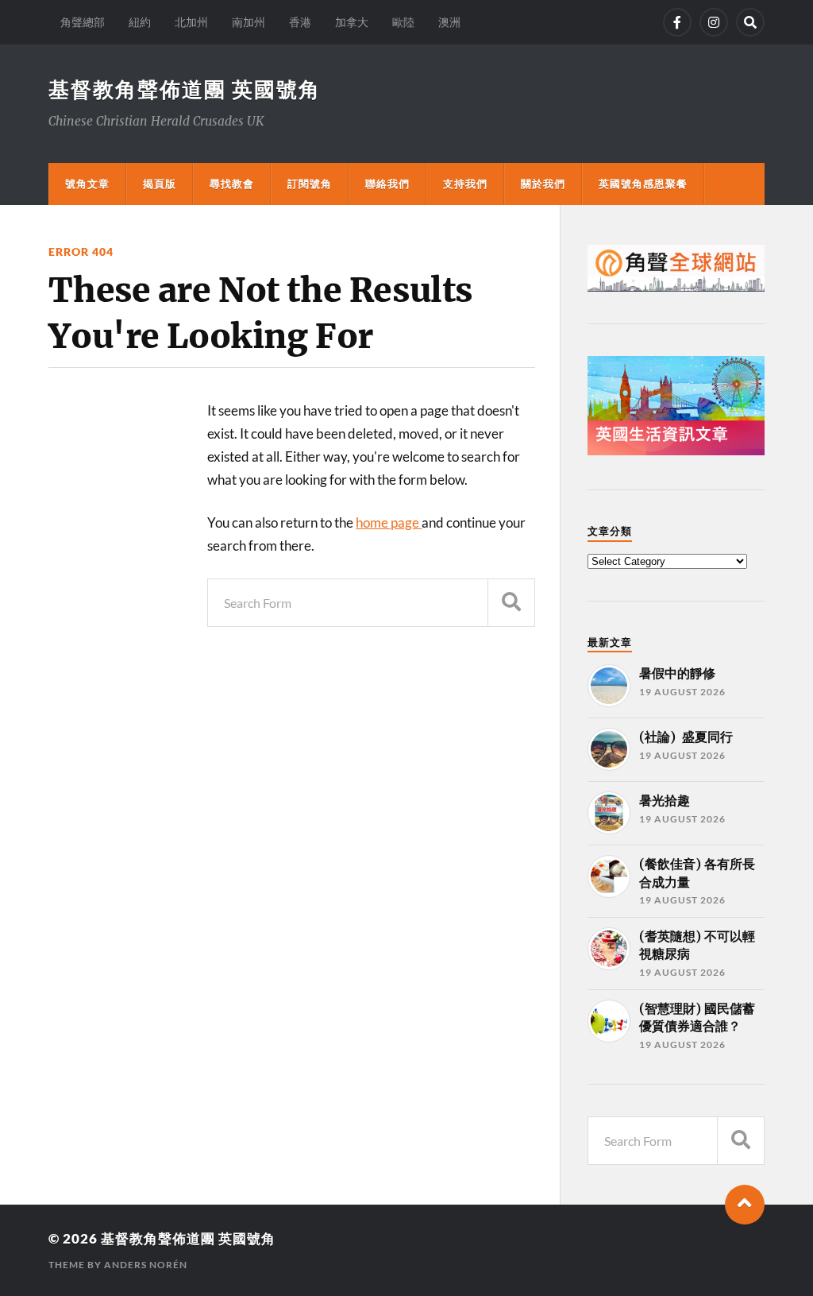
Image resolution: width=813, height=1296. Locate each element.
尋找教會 (232, 183)
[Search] (750, 22)
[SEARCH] (511, 602)
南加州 (248, 22)
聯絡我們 (387, 183)
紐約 (140, 22)
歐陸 (403, 22)
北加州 (191, 22)
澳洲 (449, 22)
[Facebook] (677, 22)
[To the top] (745, 1204)
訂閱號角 (309, 183)
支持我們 (465, 183)
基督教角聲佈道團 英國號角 (184, 89)
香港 (300, 22)
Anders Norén (145, 1265)
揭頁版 (159, 183)
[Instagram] (713, 22)
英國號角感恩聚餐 (643, 183)
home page (389, 522)
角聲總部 (82, 22)
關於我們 (543, 183)
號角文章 (87, 183)
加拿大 (351, 22)
